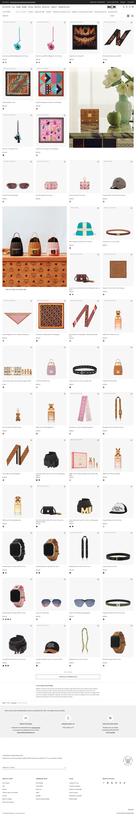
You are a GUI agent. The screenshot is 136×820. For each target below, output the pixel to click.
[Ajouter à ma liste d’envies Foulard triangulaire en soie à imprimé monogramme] (31, 301)
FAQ (3, 786)
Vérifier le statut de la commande (10, 792)
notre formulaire (36, 727)
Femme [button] (18, 7)
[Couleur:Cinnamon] (70, 294)
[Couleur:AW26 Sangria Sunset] (5, 62)
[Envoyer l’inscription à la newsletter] (65, 768)
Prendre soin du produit (8, 802)
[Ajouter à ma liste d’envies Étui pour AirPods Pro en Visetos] (98, 162)
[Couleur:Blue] (37, 619)
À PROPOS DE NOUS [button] (64, 7)
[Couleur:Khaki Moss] (5, 619)
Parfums (30, 12)
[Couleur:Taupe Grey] (104, 202)
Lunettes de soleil (39, 12)
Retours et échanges (7, 799)
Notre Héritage (39, 783)
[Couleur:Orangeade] (37, 109)
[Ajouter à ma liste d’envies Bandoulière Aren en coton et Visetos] (98, 626)
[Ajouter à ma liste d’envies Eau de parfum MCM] (131, 347)
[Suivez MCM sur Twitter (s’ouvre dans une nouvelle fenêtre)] (112, 783)
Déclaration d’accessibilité (75, 795)
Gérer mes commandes (97, 2)
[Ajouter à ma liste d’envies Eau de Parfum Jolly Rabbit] (131, 440)
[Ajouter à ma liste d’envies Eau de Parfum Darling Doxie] (31, 487)
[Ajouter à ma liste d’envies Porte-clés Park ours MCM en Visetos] (31, 394)
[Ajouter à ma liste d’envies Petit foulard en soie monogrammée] (31, 440)
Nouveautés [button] (6, 7)
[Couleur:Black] (70, 62)
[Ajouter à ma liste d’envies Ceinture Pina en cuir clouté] (131, 533)
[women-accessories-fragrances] (34, 246)
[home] (111, 8)
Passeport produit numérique (42, 799)
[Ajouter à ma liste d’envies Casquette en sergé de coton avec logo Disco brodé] (64, 626)
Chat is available (110, 732)
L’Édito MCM (39, 786)
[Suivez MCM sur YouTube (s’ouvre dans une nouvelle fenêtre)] (116, 783)
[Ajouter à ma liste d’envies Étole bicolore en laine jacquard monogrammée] (98, 394)
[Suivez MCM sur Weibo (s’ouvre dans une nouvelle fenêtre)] (120, 783)
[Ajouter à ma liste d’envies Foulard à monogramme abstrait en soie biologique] (64, 69)
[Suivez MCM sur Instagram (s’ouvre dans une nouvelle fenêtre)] (108, 783)
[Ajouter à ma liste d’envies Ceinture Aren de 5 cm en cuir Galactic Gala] (98, 347)
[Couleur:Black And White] (104, 527)
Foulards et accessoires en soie (61, 12)
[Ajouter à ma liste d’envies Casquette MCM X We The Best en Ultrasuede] (131, 162)
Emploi (37, 792)
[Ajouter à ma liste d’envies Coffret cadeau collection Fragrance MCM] (31, 347)
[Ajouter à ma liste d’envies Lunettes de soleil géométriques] (31, 162)
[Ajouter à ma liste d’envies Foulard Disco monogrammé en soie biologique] (64, 301)
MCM (3, 703)
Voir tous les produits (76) (68, 677)
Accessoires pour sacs (100, 12)
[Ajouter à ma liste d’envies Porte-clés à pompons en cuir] (31, 115)
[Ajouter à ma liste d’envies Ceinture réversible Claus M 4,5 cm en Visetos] (31, 626)
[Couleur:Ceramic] (70, 248)
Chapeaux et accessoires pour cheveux (82, 12)
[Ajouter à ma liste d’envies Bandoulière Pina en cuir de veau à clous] (98, 533)
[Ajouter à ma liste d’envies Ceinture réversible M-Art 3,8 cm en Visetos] (131, 579)
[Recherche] (124, 7)
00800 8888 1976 (68, 727)
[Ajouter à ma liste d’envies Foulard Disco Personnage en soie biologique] (64, 115)
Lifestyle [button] (37, 7)
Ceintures (48, 12)
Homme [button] (24, 7)
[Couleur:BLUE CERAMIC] (3, 62)
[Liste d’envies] (130, 7)
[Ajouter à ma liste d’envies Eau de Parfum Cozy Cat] (131, 301)
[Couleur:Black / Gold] (39, 480)
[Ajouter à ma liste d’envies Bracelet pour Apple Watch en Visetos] (131, 626)
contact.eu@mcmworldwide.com (26, 732)
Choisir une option (73, 792)
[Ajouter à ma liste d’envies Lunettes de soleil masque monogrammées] (98, 579)
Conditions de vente (74, 783)
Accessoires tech (112, 12)
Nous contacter (112, 2)
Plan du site (38, 789)
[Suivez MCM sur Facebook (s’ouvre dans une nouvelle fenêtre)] (103, 783)
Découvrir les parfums (16, 289)
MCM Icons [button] (45, 7)
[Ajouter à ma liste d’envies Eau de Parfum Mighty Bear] (64, 394)
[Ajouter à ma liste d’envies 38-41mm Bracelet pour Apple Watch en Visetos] (31, 579)
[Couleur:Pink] (37, 387)
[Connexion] (127, 7)
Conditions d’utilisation (74, 786)
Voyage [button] (30, 7)
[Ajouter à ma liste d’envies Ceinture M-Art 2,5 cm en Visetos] (131, 208)
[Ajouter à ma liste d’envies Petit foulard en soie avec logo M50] (131, 23)
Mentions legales (73, 799)
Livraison (4, 795)
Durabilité (38, 795)
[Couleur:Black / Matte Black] (37, 480)
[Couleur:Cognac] (3, 109)
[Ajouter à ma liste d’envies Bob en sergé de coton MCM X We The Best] (98, 208)
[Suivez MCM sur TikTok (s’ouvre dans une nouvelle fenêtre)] (124, 783)
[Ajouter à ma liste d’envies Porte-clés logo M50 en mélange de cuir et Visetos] (31, 23)
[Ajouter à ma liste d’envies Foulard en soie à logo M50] (98, 23)
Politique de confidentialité (75, 789)
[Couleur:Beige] (3, 202)
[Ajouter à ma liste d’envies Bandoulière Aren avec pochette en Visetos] (131, 394)
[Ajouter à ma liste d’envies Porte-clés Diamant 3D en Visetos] (64, 162)
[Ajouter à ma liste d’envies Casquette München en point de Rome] (131, 487)
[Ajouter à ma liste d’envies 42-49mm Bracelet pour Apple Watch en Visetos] (31, 533)
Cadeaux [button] (54, 7)
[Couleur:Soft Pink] (37, 155)
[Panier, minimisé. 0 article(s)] (133, 7)
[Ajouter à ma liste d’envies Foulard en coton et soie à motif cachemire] (131, 255)
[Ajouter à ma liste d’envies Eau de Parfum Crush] (64, 347)
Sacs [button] (13, 7)
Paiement (4, 789)
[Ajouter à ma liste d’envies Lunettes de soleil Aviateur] (64, 579)
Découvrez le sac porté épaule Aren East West (22, 2)
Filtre (112, 16)
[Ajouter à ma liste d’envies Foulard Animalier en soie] (31, 69)
